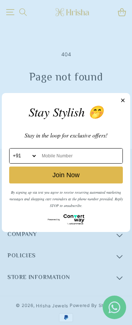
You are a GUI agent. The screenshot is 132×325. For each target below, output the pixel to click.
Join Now (66, 175)
